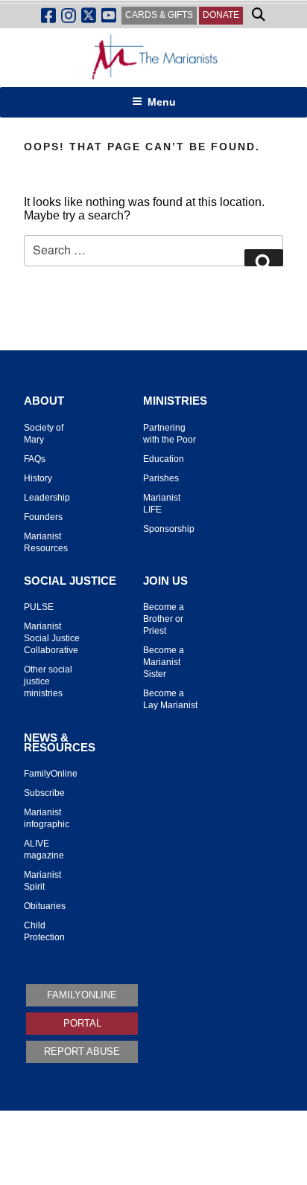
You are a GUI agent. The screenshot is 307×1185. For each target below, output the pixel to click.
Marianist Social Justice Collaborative (52, 638)
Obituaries (45, 906)
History (38, 478)
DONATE (221, 15)
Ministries (175, 401)
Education (163, 459)
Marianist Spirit (42, 881)
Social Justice (70, 581)
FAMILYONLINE (82, 995)
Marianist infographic (46, 818)
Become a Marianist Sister (163, 662)
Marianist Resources (46, 542)
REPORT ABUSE (82, 1051)
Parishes (161, 478)
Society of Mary (43, 434)
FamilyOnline (50, 773)
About (44, 401)
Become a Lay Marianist (170, 699)
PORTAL (82, 1023)
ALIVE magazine (44, 849)
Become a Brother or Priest (163, 619)
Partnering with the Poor (169, 434)
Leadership (47, 497)
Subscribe (44, 793)
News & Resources (59, 743)
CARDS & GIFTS (159, 15)
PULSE (39, 607)
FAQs (34, 459)
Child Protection (44, 931)
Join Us (165, 581)
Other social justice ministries (48, 681)
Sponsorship (168, 529)
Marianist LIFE (161, 503)
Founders (43, 517)
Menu (162, 102)
